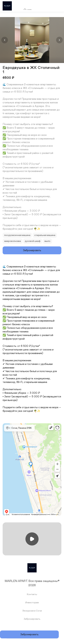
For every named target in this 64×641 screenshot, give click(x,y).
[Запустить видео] (32, 539)
